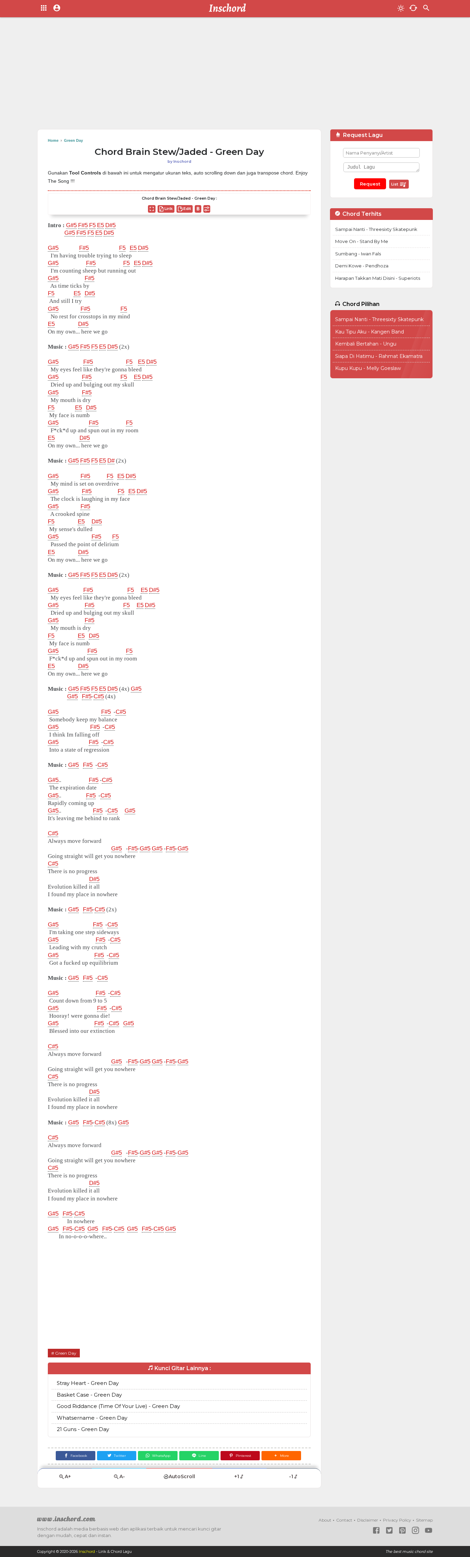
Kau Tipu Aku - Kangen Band (369, 332)
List (395, 184)
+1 (236, 1476)
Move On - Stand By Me (361, 241)
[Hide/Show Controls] (206, 209)
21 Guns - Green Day (83, 1429)
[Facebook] (376, 1530)
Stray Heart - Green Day (88, 1383)
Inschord (87, 1551)
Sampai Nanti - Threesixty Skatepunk (376, 229)
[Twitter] (389, 1530)
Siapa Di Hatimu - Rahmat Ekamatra (379, 356)
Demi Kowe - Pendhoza (361, 265)
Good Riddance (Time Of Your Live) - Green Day (118, 1406)
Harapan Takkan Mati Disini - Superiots (377, 278)
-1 (291, 1476)
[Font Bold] (198, 209)
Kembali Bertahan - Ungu (365, 344)
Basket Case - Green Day (89, 1394)
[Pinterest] (402, 1530)
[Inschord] (229, 8)
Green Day (65, 1353)
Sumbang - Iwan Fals (358, 253)
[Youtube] (428, 1530)
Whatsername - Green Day (92, 1418)
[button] (281, 1455)
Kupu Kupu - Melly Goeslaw (368, 368)
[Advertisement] (235, 76)
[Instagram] (415, 1530)
